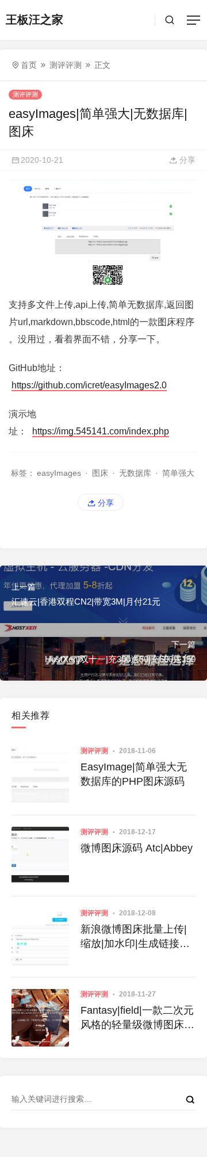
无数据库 (135, 473)
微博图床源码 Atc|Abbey (136, 848)
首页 (29, 65)
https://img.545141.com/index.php (100, 431)
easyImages (59, 473)
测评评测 (65, 65)
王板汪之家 (34, 19)
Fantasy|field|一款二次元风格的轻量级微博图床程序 (137, 1018)
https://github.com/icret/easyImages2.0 (89, 385)
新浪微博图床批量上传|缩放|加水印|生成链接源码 (135, 937)
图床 (100, 473)
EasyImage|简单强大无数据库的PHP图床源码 (133, 774)
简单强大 (178, 473)
